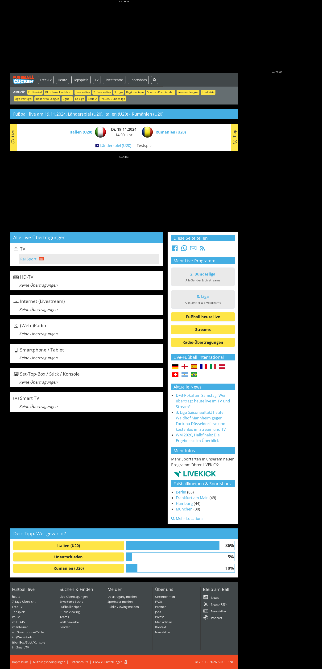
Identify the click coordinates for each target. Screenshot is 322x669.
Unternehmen (165, 596)
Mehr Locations (189, 518)
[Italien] (213, 366)
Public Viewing (70, 612)
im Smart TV (20, 647)
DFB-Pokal (35, 92)
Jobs (158, 612)
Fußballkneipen (70, 607)
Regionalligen (135, 92)
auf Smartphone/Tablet (28, 632)
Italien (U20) (68, 545)
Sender (65, 627)
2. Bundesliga (102, 92)
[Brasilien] (194, 374)
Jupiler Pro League (47, 99)
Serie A (92, 99)
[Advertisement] (124, 38)
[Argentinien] (185, 374)
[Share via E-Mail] (193, 249)
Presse (159, 617)
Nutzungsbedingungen (49, 662)
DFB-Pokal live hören (58, 92)
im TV (16, 617)
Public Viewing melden (123, 607)
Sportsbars (138, 80)
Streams (203, 329)
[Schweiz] (175, 374)
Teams (64, 617)
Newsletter (162, 632)
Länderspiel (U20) (115, 145)
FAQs (158, 601)
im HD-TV (18, 622)
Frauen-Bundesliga (112, 99)
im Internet (20, 627)
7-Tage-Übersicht (24, 601)
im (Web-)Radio (22, 637)
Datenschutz (79, 662)
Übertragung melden (122, 596)
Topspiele (81, 80)
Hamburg (184, 503)
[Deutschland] (175, 366)
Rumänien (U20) (69, 568)
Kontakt (160, 627)
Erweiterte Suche (71, 601)
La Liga (79, 99)
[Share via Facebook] (175, 249)
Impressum (20, 662)
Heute (62, 80)
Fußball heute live (203, 316)
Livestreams (114, 80)
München (184, 509)
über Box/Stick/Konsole (28, 642)
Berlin (181, 492)
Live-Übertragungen (74, 596)
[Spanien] (194, 366)
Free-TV (46, 80)
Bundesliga (82, 92)
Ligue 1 (67, 99)
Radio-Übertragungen (202, 342)
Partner (160, 607)
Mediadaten (163, 622)
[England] (185, 366)
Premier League (188, 92)
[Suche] (154, 80)
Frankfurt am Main (192, 497)
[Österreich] (222, 366)
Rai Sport (28, 259)
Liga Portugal (23, 99)
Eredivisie (208, 92)
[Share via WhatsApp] (184, 249)
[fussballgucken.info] (24, 79)
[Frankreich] (203, 366)
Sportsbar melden (120, 601)
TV (97, 80)
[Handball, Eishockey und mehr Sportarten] (195, 473)
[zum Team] (99, 131)
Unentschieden (68, 557)
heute (16, 596)
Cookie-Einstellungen (108, 662)
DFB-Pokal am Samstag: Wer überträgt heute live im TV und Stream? (203, 401)
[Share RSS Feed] (202, 249)
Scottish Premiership (160, 92)
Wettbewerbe (69, 622)
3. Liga (118, 92)
